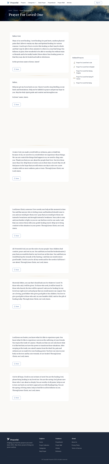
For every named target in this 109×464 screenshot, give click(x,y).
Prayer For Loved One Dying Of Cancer (84, 78)
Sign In (98, 2)
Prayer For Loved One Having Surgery (84, 72)
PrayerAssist (51, 2)
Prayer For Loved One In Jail (84, 62)
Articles (69, 2)
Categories (42, 448)
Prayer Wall (61, 2)
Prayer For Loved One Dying (84, 83)
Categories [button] (31, 2)
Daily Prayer (42, 2)
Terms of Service (77, 448)
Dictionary (58, 451)
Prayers (23, 2)
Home (10, 10)
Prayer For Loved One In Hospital (85, 67)
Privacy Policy (76, 445)
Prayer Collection (44, 445)
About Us (74, 442)
